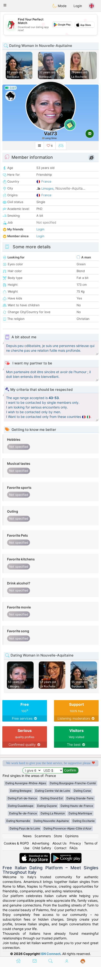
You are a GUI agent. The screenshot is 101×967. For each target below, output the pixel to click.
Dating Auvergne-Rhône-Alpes (25, 783)
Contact (60, 848)
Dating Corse (82, 790)
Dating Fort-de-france (22, 798)
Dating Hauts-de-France (77, 806)
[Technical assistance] (83, 961)
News (27, 836)
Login (78, 6)
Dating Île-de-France (23, 813)
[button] (5, 5)
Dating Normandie (18, 821)
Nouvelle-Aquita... (70, 188)
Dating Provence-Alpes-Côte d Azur (67, 828)
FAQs (74, 848)
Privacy (75, 843)
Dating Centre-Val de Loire (52, 790)
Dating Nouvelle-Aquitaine (51, 821)
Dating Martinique (80, 813)
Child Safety (41, 848)
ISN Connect (50, 954)
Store (58, 836)
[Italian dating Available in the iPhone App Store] (35, 855)
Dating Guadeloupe (20, 806)
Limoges (47, 188)
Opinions (71, 836)
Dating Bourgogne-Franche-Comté (73, 783)
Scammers (43, 836)
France (46, 181)
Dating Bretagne (20, 790)
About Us (59, 843)
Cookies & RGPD (16, 843)
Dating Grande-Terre (79, 798)
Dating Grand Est (52, 798)
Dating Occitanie (84, 821)
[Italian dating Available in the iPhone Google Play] (66, 855)
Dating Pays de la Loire (25, 828)
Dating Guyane (47, 806)
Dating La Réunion (53, 813)
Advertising (40, 843)
